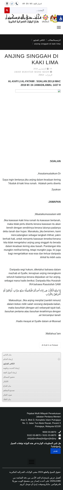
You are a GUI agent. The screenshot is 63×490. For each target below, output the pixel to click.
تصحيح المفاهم (9, 390)
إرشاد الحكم (8, 359)
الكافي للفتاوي (9, 364)
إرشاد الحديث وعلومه (11, 368)
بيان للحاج (7, 386)
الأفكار (5, 381)
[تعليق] (11, 3)
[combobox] (28, 10)
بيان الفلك (7, 399)
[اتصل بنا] (16, 3)
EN (27, 4)
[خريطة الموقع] (7, 3)
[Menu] (31, 27)
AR (23, 4)
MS (31, 4)
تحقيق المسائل (9, 377)
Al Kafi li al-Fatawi (50, 345)
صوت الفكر (7, 395)
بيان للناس (7, 355)
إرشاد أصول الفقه (10, 373)
